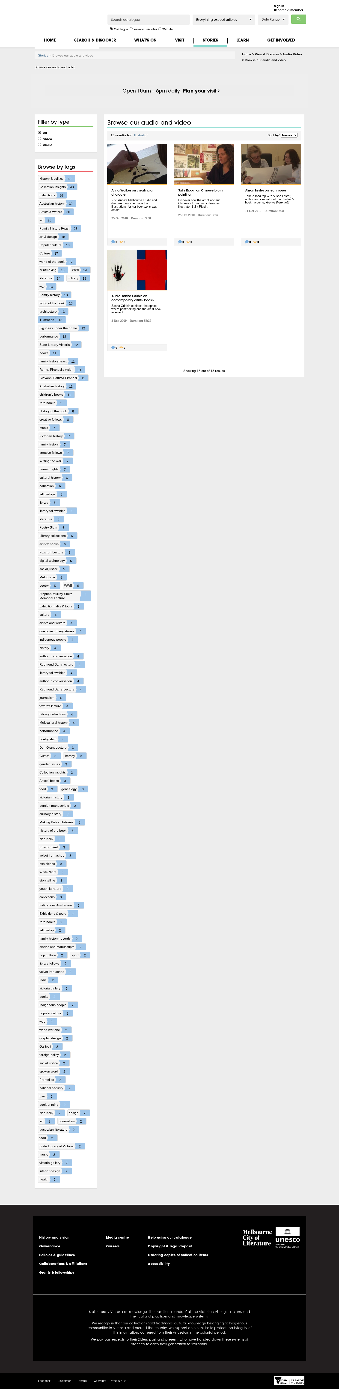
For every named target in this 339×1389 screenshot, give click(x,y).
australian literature (57, 1130)
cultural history (53, 478)
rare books (50, 403)
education (50, 486)
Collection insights (56, 187)
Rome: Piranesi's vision (60, 370)
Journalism (70, 1121)
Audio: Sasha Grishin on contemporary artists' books (132, 298)
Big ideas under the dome (62, 328)
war (46, 287)
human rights (52, 469)
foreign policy (52, 1055)
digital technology (55, 561)
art (45, 220)
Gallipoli (48, 1046)
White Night (51, 872)
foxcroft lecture (53, 706)
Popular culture (54, 245)
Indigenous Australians (59, 905)
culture (47, 615)
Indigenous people (56, 1005)
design (77, 1113)
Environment (52, 847)
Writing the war (53, 461)
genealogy (72, 789)
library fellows (52, 963)
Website (167, 28)
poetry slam (51, 739)
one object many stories (60, 631)
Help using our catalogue (170, 1237)
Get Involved (281, 40)
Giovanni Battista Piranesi (62, 378)
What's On (145, 40)
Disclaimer (64, 1381)
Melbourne (50, 577)
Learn (242, 40)
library (47, 503)
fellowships (50, 494)
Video (47, 139)
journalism (50, 698)
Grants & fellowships (56, 1272)
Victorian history (54, 436)
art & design (52, 237)
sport (78, 955)
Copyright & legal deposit (170, 1246)
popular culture (53, 1013)
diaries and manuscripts (60, 947)
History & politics (55, 179)
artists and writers (55, 623)
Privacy (82, 1381)
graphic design (53, 1038)
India (46, 980)
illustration (50, 320)
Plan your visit (200, 90)
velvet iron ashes (55, 855)
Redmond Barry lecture (59, 664)
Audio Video (292, 54)
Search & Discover (95, 40)
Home (50, 40)
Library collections (56, 536)
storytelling (50, 880)
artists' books (52, 544)
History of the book (56, 411)
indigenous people (56, 640)
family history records (58, 939)
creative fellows (54, 419)
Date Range (271, 19)
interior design (53, 1171)
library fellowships (55, 511)
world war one (53, 1030)
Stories (210, 40)
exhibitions (50, 864)
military (77, 278)
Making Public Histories (59, 822)
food (46, 789)
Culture (48, 253)
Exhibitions (51, 195)
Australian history (56, 204)
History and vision (54, 1237)
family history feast (57, 361)
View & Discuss (267, 54)
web (46, 1022)
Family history (53, 295)
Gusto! (47, 756)
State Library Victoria (58, 345)
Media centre (117, 1237)
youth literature (53, 889)
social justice (52, 569)
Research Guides (145, 28)
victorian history (54, 797)
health (47, 1179)
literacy (73, 756)
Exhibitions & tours (56, 914)
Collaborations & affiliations (63, 1263)
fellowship (50, 930)
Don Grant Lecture (56, 748)
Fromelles (50, 1080)
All (44, 133)
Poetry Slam (51, 527)
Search (298, 19)
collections (50, 897)
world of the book (56, 262)
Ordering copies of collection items (178, 1255)
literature (49, 278)
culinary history (53, 814)
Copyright (100, 1381)
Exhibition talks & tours (59, 606)
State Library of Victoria (60, 1146)
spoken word (52, 1071)
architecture (52, 312)
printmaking (52, 270)
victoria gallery (53, 988)
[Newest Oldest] (289, 135)
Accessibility (159, 1263)
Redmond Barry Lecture (60, 689)
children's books (55, 395)
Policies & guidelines (57, 1255)
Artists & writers (54, 212)
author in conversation (59, 656)
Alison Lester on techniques (265, 190)
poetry (47, 586)
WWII (71, 586)
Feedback (44, 1381)
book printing (52, 1105)
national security (54, 1088)
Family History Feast (58, 228)
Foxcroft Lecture (55, 552)
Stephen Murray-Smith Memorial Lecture (62, 596)
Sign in (279, 6)
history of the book (56, 831)
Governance (49, 1246)
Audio (47, 145)
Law (46, 1096)
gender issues (53, 764)
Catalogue (121, 28)
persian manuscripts (57, 806)
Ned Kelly (49, 839)
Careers (113, 1246)
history (47, 648)
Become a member (288, 10)
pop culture (51, 955)
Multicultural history (57, 723)
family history (52, 444)
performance (52, 336)
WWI (79, 270)
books (47, 353)
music (47, 428)
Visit (179, 40)
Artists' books (52, 781)
